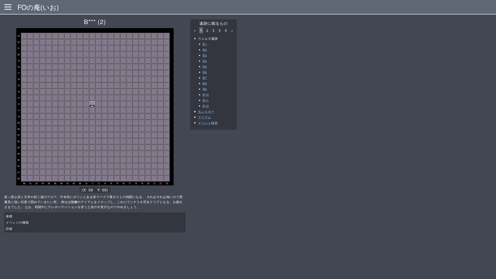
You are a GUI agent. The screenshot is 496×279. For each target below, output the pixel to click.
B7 (205, 78)
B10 (206, 94)
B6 (205, 72)
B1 (205, 44)
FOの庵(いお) (38, 7)
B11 (206, 100)
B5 (205, 66)
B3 (205, 55)
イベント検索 (208, 123)
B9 (205, 89)
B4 (205, 61)
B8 (205, 83)
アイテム (204, 117)
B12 (206, 106)
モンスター (206, 111)
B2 (205, 49)
